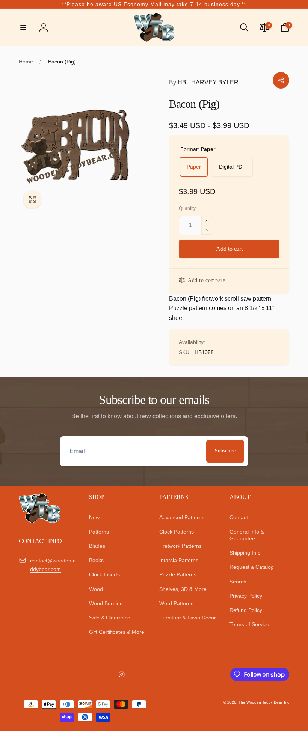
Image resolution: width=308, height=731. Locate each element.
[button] (23, 27)
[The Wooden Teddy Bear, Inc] (39, 521)
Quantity (187, 208)
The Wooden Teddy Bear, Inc (264, 702)
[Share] (281, 80)
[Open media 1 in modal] (86, 145)
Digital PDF (232, 167)
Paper (194, 167)
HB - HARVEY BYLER (204, 82)
